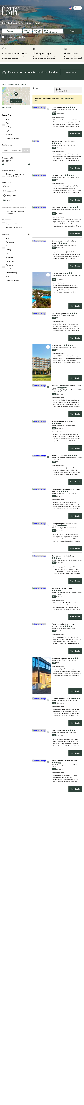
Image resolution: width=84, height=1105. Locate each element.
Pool (7, 123)
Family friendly (11, 261)
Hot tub (8, 269)
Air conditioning (11, 273)
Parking (8, 127)
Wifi (7, 119)
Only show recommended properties (15, 212)
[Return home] (10, 11)
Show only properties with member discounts (15, 175)
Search (73, 31)
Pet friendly (10, 265)
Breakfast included (12, 138)
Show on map (16, 101)
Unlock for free (71, 72)
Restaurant (10, 242)
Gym (7, 131)
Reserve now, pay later (14, 227)
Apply (26, 150)
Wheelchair (10, 134)
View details (75, 134)
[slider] (3, 164)
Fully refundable (11, 224)
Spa (7, 276)
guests (46, 30)
